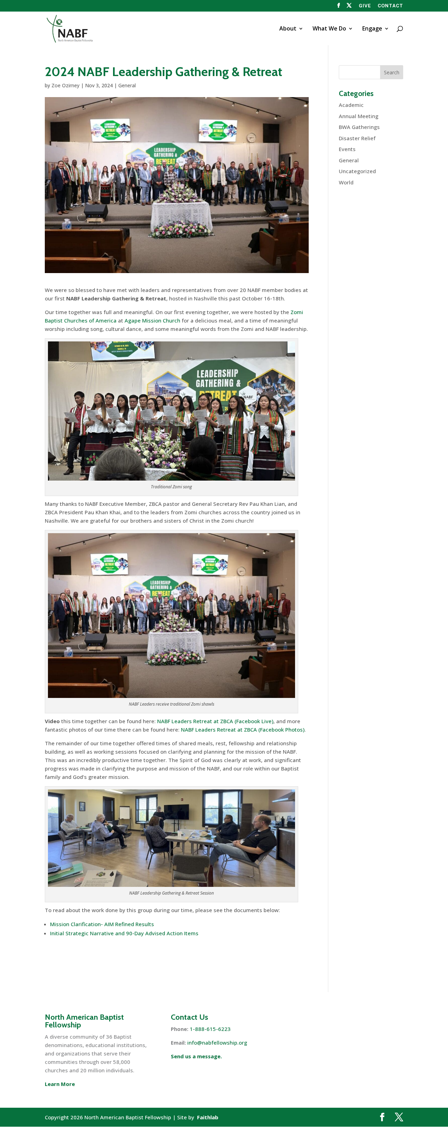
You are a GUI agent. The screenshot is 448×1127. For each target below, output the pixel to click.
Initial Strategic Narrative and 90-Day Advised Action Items (124, 933)
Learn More (60, 1083)
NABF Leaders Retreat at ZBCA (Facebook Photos (242, 729)
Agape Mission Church (152, 320)
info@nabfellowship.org (217, 1042)
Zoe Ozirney (65, 85)
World (346, 182)
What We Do (329, 29)
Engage (372, 29)
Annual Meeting (358, 116)
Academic (351, 104)
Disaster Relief (357, 138)
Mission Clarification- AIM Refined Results (102, 924)
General (127, 85)
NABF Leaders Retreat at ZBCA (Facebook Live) (215, 721)
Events (347, 148)
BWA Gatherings (359, 126)
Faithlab (207, 1117)
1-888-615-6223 (210, 1028)
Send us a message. (196, 1056)
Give (365, 6)
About (287, 29)
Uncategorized (357, 171)
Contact (390, 6)
